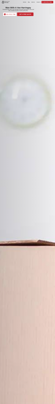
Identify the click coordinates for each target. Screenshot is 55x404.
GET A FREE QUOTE (25, 14)
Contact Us (39, 2)
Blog (29, 2)
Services (24, 2)
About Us (33, 2)
